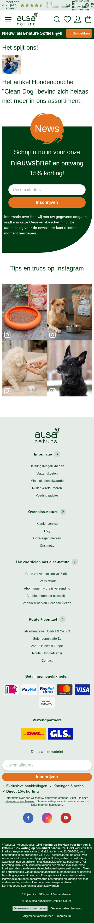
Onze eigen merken (47, 538)
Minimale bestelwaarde (47, 481)
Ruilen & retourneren (47, 488)
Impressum (63, 916)
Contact (47, 660)
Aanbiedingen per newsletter (47, 596)
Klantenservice (47, 524)
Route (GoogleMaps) (47, 653)
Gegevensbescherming (48, 222)
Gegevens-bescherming (66, 908)
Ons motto (47, 545)
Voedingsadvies (47, 495)
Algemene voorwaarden (38, 916)
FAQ (47, 531)
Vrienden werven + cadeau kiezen (47, 603)
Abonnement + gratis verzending (47, 588)
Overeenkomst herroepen (30, 908)
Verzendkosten (47, 473)
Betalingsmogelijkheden (47, 466)
